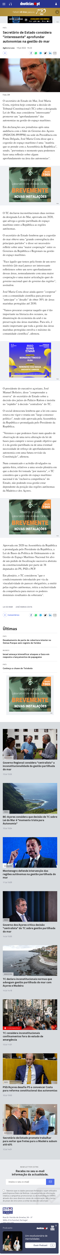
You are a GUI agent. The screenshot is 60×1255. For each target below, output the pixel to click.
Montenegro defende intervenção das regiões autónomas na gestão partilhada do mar (29, 874)
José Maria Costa (24, 606)
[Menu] (3, 3)
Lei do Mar (8, 606)
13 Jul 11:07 (7, 1044)
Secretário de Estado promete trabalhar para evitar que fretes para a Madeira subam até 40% (30, 1141)
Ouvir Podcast (40, 1245)
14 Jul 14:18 (7, 990)
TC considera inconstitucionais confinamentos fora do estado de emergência (23, 1036)
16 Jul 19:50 (7, 1095)
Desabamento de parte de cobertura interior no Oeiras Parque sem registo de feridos (27, 641)
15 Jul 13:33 (7, 774)
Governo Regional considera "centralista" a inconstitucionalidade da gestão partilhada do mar (29, 765)
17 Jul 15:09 (7, 882)
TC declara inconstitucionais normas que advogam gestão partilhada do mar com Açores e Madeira (27, 982)
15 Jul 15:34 (7, 828)
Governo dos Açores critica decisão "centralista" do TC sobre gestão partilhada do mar (29, 928)
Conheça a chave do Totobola (18, 668)
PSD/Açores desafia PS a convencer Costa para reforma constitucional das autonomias (30, 1089)
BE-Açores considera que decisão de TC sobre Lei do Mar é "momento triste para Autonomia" (30, 820)
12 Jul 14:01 (7, 1149)
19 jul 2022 (24, 47)
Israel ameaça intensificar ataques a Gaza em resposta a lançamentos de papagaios (26, 655)
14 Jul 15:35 (7, 936)
